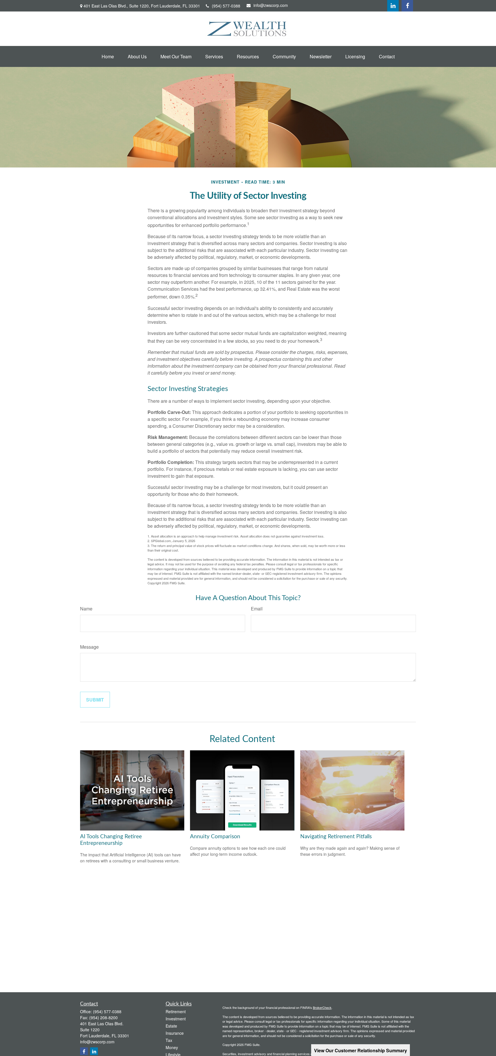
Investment (176, 1019)
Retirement (176, 1011)
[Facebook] (407, 5)
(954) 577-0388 (226, 6)
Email (257, 608)
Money (172, 1047)
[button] (108, 56)
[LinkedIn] (393, 5)
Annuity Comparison (215, 836)
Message (89, 646)
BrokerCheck (322, 1007)
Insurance (175, 1033)
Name (86, 608)
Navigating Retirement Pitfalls (336, 836)
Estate (171, 1026)
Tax (169, 1040)
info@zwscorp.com (270, 5)
